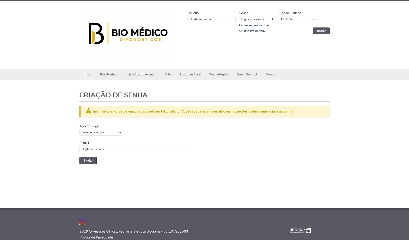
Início (88, 74)
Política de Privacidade (96, 237)
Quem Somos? (247, 74)
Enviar (88, 160)
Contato (272, 74)
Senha (243, 13)
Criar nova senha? (252, 31)
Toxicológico (218, 74)
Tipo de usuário (290, 13)
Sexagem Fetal (190, 74)
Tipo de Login (89, 126)
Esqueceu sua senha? (254, 25)
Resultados (108, 74)
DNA (167, 74)
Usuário (193, 13)
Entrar (321, 30)
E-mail (84, 142)
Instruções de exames (140, 74)
